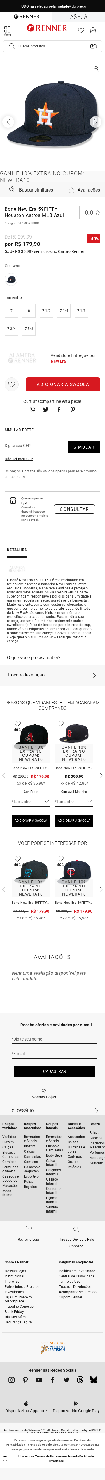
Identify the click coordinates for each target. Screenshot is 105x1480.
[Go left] (9, 122)
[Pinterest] (25, 1381)
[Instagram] (11, 1381)
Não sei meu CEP (19, 459)
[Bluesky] (93, 1381)
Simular (84, 447)
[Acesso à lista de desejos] (81, 32)
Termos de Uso (37, 1444)
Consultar (74, 509)
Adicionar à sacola (63, 384)
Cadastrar (54, 1071)
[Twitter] (66, 1381)
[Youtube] (39, 1381)
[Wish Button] (12, 384)
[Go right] (96, 122)
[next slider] (3, 775)
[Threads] (80, 1381)
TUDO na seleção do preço (52, 6)
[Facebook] (52, 1381)
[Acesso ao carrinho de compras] (93, 32)
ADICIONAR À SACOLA (31, 821)
